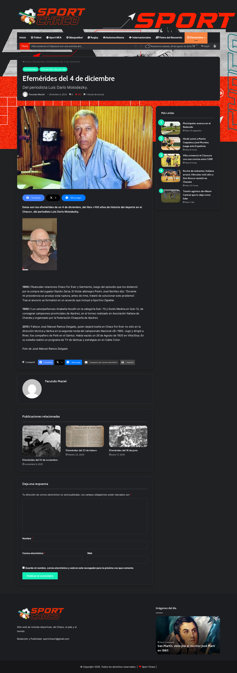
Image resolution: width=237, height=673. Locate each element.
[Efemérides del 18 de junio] (128, 436)
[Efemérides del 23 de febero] (85, 436)
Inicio (22, 37)
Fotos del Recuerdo (170, 37)
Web (89, 553)
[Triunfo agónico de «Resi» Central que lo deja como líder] (170, 196)
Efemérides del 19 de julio (175, 650)
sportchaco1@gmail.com (56, 638)
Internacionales (141, 37)
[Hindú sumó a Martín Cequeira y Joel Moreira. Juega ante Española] (170, 143)
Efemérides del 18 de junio (123, 450)
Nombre (27, 538)
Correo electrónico (33, 553)
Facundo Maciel (37, 94)
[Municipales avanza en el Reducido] (170, 128)
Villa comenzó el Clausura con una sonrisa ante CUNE (60, 46)
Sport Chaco (148, 666)
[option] (188, 635)
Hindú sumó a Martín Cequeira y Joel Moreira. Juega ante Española (196, 142)
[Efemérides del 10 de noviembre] (41, 441)
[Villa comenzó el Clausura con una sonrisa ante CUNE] (170, 160)
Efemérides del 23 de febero (81, 450)
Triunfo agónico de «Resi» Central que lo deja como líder (197, 195)
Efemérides (196, 37)
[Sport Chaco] (51, 16)
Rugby (94, 37)
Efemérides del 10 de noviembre (40, 459)
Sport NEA (55, 37)
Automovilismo (114, 37)
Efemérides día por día (53, 69)
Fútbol (37, 37)
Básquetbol (76, 37)
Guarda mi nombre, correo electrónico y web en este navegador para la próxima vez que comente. (79, 568)
